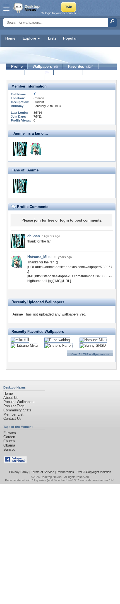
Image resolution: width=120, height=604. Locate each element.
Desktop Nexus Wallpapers (27, 8)
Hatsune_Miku (39, 257)
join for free (44, 220)
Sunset (9, 449)
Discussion (68, 72)
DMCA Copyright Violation (93, 472)
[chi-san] (20, 149)
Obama (9, 445)
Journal (39, 72)
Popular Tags (14, 406)
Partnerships (65, 472)
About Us (10, 398)
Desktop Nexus (51, 477)
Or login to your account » (58, 13)
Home (10, 38)
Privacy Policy (18, 472)
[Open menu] (6, 8)
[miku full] (20, 340)
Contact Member (25, 78)
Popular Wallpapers (19, 402)
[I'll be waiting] (57, 340)
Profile (17, 66)
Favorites (80, 66)
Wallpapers (45, 66)
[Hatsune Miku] (93, 340)
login (64, 220)
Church (9, 441)
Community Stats (17, 410)
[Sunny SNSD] (93, 345)
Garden (9, 437)
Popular (70, 38)
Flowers (9, 433)
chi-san (33, 236)
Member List (13, 414)
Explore (29, 38)
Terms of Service (42, 472)
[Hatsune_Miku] (36, 149)
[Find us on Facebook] (15, 462)
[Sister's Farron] (58, 345)
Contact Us (12, 418)
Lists (52, 38)
